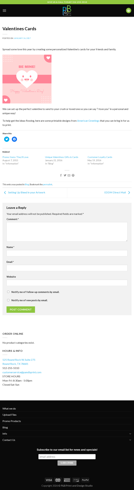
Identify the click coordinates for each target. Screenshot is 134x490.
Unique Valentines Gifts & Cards (61, 157)
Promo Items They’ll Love (15, 157)
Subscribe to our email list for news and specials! (67, 449)
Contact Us (8, 439)
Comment (13, 219)
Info (4, 433)
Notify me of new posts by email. (29, 300)
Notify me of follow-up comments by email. (35, 292)
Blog (27, 184)
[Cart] (128, 10)
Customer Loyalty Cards (100, 157)
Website (11, 276)
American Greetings (88, 120)
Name (10, 247)
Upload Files (9, 414)
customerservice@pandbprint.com (21, 372)
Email (10, 262)
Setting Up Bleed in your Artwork (26, 192)
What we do (9, 408)
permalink (47, 184)
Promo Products (11, 421)
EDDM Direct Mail (115, 192)
